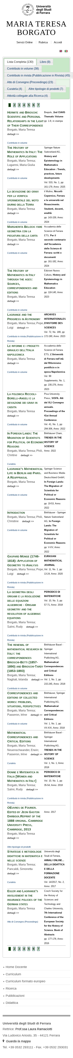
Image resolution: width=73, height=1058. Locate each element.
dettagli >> (13, 134)
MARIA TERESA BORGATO (36, 28)
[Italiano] (66, 50)
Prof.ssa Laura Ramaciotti (33, 1029)
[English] (61, 50)
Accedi (58, 42)
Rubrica (43, 42)
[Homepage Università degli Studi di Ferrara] (37, 10)
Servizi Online (24, 42)
